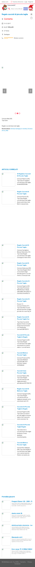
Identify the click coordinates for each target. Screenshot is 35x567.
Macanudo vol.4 (17, 537)
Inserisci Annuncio (18, 2)
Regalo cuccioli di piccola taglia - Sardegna (23, 265)
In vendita (24, 128)
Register (30, 2)
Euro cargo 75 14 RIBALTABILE (22, 549)
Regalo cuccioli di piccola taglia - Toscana (23, 194)
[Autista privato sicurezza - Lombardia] (6, 529)
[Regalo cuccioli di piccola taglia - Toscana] (8, 197)
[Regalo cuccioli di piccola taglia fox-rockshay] (8, 322)
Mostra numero (18, 38)
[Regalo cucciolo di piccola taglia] (8, 305)
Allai (7, 130)
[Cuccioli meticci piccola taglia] (8, 448)
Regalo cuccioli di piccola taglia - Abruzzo (23, 247)
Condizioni (17, 564)
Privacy (30, 562)
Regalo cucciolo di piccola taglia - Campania (23, 283)
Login (25, 2)
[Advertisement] (15, 53)
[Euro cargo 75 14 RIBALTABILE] (6, 553)
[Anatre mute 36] (6, 517)
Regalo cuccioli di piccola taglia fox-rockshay (23, 319)
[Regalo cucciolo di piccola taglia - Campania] (8, 287)
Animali (12, 128)
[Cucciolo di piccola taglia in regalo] (8, 412)
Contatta (23, 562)
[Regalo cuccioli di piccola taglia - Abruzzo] (8, 251)
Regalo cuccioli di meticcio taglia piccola (23, 391)
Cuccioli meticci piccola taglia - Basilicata (22, 355)
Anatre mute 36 (17, 513)
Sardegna (18, 128)
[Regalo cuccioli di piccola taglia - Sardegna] (8, 269)
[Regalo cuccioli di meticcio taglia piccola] (8, 394)
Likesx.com (5, 2)
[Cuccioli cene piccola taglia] (8, 376)
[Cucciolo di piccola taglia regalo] (8, 430)
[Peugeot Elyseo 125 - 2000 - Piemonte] (6, 505)
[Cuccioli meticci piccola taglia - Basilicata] (8, 358)
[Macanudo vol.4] (6, 541)
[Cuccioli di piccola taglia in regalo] (8, 340)
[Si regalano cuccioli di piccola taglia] (8, 179)
